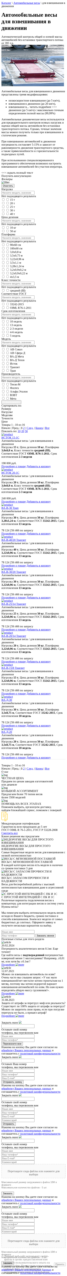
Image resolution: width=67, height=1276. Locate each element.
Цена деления (9, 217)
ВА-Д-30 (6, 699)
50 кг (13, 231)
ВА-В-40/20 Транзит (13, 539)
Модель (6, 338)
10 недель (16, 321)
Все (47, 427)
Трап (13, 370)
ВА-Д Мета (17, 356)
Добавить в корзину (38, 466)
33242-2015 (17, 304)
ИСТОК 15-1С (10, 437)
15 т (12, 199)
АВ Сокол (16, 349)
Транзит (15, 367)
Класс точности (11, 280)
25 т (12, 206)
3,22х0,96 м (17, 259)
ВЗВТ (13, 395)
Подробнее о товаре (13, 466)
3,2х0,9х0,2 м (18, 269)
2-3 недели (16, 328)
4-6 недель (16, 332)
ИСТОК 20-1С (10, 472)
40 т (12, 213)
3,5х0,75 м (16, 255)
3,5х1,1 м (15, 262)
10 (19, 431)
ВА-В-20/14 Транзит (13, 635)
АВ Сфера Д (17, 352)
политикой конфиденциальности (40, 1053)
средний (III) (17, 290)
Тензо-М (15, 384)
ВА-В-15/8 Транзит (13, 667)
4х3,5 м (14, 276)
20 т (12, 203)
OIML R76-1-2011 (20, 307)
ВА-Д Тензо (17, 360)
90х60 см (15, 244)
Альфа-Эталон (19, 391)
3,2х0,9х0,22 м (19, 273)
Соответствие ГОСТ (13, 293)
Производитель (10, 373)
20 (22, 431)
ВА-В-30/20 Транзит (13, 571)
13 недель (16, 325)
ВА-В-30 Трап (10, 507)
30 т (12, 210)
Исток (14, 363)
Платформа (8, 234)
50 (26, 431)
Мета (13, 398)
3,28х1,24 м (17, 266)
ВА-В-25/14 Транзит (13, 603)
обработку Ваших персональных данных (26, 1050)
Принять (59, 1264)
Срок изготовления (13, 311)
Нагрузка (7, 189)
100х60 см (16, 248)
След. (30, 427)
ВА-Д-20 (6, 731)
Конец (39, 427)
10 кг (13, 227)
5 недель (15, 335)
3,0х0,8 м (15, 251)
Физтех (14, 387)
